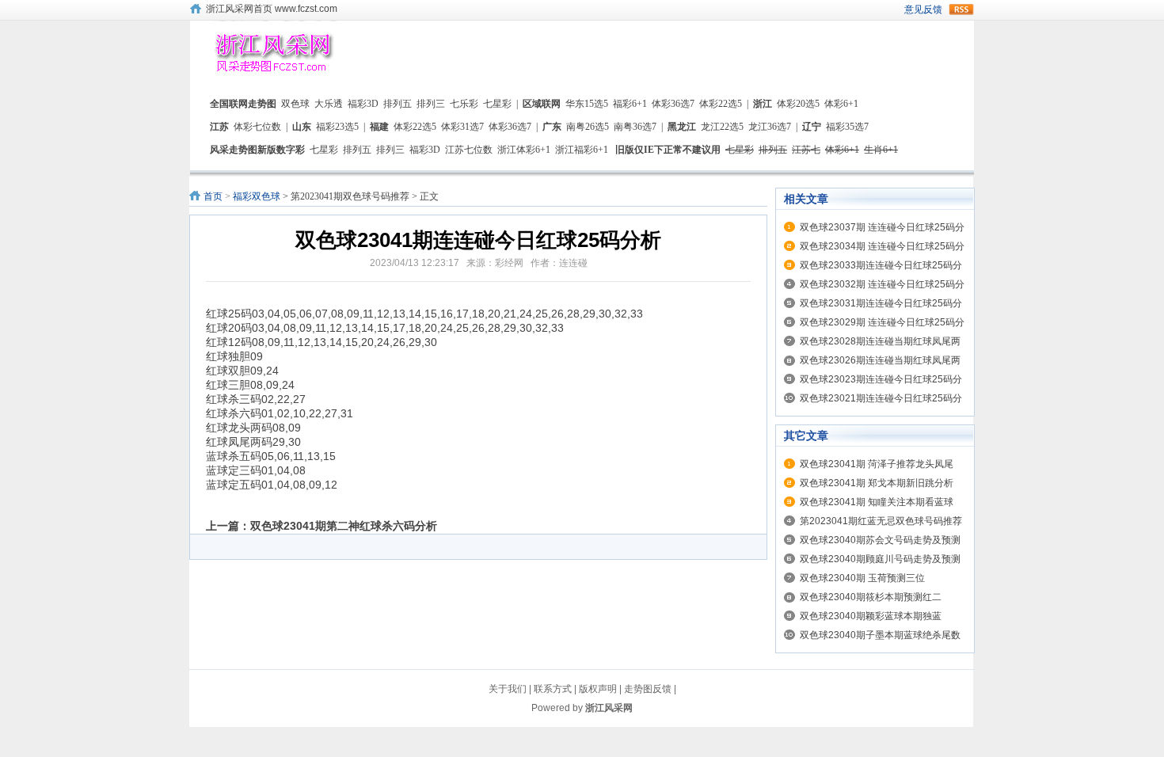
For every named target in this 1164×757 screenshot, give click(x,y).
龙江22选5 (722, 126)
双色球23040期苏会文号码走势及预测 (880, 540)
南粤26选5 (587, 126)
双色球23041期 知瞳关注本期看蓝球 (876, 502)
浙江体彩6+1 (523, 149)
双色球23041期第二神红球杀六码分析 (343, 525)
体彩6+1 (841, 103)
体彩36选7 (673, 103)
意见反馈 (923, 9)
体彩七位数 (257, 126)
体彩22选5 (720, 103)
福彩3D (363, 103)
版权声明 (598, 688)
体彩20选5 (798, 103)
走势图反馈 (647, 688)
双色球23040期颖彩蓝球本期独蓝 (870, 616)
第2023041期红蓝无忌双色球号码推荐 (881, 521)
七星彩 (497, 103)
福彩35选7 (847, 126)
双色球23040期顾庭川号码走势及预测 (880, 559)
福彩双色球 (256, 196)
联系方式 (553, 688)
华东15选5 (586, 103)
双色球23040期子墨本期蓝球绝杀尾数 (880, 635)
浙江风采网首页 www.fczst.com (271, 8)
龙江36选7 (769, 126)
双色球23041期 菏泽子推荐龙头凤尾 (876, 464)
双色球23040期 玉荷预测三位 (862, 578)
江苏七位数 (469, 149)
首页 (213, 196)
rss (961, 9)
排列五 (397, 103)
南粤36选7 (635, 126)
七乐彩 (464, 103)
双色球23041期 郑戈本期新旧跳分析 (876, 483)
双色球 (295, 103)
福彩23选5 (337, 126)
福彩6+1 (630, 103)
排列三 (431, 103)
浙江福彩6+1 (581, 149)
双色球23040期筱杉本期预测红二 (870, 597)
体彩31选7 (462, 126)
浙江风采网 (609, 707)
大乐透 (328, 103)
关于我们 (508, 688)
